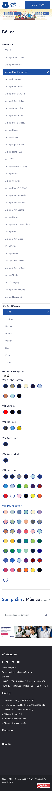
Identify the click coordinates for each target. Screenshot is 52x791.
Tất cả (8, 50)
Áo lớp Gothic (11, 217)
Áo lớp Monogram (13, 79)
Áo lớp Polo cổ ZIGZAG (16, 188)
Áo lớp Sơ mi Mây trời (15, 289)
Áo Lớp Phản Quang (14, 260)
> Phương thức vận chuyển (14, 723)
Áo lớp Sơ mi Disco (14, 238)
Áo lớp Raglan (12, 130)
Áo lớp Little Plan (13, 151)
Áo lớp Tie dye (12, 275)
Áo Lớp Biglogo (12, 282)
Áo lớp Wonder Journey (16, 166)
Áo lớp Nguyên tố (13, 297)
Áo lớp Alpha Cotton (14, 144)
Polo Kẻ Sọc (11, 246)
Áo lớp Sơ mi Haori (14, 115)
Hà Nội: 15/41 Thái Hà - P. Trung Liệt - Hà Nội (23, 681)
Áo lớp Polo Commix (14, 86)
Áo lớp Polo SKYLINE (15, 93)
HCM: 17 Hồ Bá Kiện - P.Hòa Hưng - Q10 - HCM (25, 685)
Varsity (8, 340)
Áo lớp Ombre (12, 253)
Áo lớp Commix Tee (14, 108)
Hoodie (8, 333)
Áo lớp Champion (13, 137)
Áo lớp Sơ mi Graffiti (14, 209)
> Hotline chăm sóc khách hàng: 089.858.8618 (23, 705)
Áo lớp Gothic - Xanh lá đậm (18, 224)
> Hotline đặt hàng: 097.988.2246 (18, 700)
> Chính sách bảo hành (12, 714)
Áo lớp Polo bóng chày (15, 195)
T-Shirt (8, 362)
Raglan (8, 326)
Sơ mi (8, 348)
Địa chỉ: (5, 676)
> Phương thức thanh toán (14, 718)
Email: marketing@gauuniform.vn (17, 672)
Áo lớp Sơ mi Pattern (15, 267)
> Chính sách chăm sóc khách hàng (17, 709)
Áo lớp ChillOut (12, 180)
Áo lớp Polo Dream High (16, 72)
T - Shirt (9, 319)
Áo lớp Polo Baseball (15, 122)
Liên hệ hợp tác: (9, 667)
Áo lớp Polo (11, 231)
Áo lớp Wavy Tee (13, 64)
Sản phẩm (12, 599)
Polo (7, 355)
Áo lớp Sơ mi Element (15, 202)
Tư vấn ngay (37, 4)
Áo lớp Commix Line (14, 57)
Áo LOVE (9, 159)
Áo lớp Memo (11, 173)
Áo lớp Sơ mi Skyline (15, 101)
